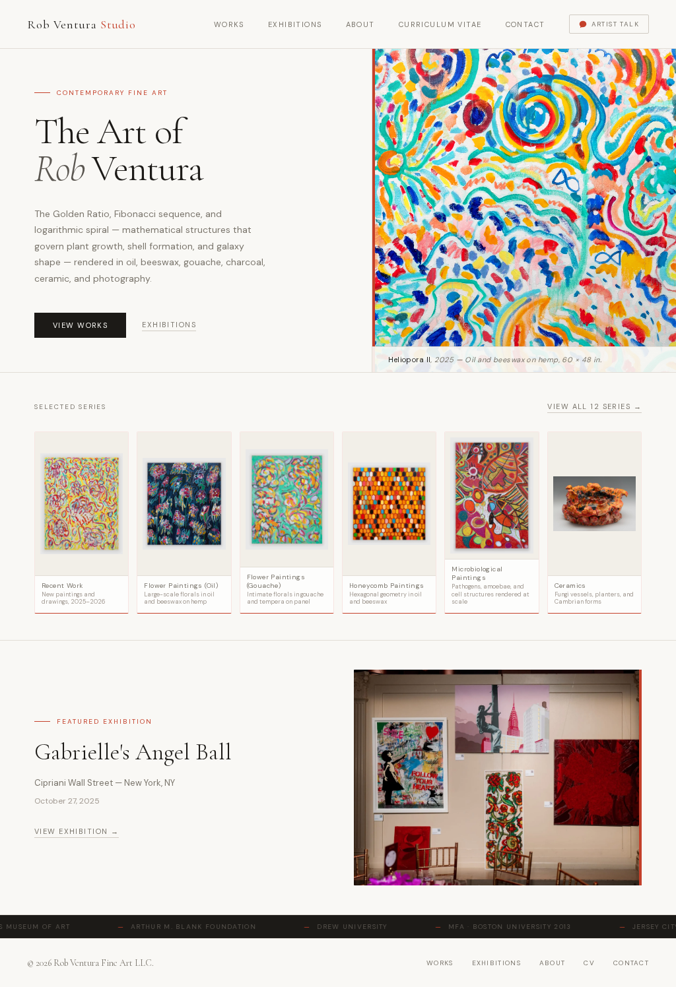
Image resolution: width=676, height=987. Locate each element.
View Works (80, 325)
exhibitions (496, 963)
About (360, 24)
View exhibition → (76, 831)
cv (589, 963)
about (552, 963)
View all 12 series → (594, 406)
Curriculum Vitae (440, 24)
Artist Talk (615, 24)
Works (229, 24)
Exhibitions (295, 24)
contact (631, 963)
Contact (525, 24)
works (440, 963)
